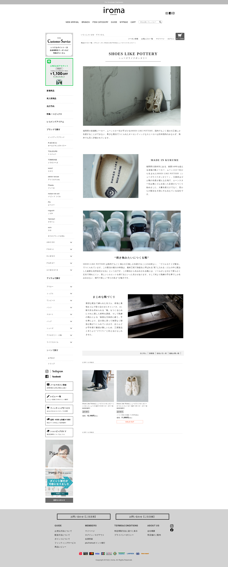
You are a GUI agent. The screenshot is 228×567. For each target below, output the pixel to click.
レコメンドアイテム (55, 121)
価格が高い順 (174, 353)
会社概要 (151, 531)
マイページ (160, 38)
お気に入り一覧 (147, 38)
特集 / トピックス (54, 114)
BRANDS (86, 22)
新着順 (151, 353)
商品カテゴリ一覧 (86, 43)
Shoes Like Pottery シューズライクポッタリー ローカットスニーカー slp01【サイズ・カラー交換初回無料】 (132, 406)
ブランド (97, 43)
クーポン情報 (133, 38)
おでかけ (51, 358)
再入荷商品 (51, 98)
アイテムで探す (53, 278)
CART (133, 22)
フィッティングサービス (65, 542)
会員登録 (89, 538)
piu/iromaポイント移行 (95, 542)
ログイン (171, 38)
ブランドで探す (53, 129)
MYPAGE (124, 22)
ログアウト (99, 534)
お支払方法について (63, 531)
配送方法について (62, 534)
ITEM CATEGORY (100, 22)
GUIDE (114, 22)
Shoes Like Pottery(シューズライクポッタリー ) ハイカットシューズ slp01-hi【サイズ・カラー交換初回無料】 (98, 406)
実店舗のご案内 (154, 534)
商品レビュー (60, 546)
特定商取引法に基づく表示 (125, 531)
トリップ (51, 363)
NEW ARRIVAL (72, 22)
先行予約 (50, 106)
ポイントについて (62, 538)
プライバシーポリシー (124, 534)
